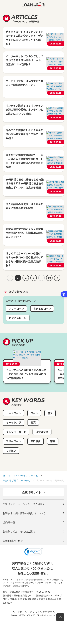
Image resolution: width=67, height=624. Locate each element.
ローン (34, 413)
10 (49, 277)
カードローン (13, 413)
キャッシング (13, 422)
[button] (33, 552)
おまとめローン (42, 308)
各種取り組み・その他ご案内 (19, 531)
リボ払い (11, 450)
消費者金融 (42, 432)
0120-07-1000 (43, 592)
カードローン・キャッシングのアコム (21, 475)
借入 (50, 413)
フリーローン (16, 308)
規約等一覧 (9, 522)
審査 (52, 441)
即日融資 (36, 441)
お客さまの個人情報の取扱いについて (24, 513)
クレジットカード (16, 432)
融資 (33, 422)
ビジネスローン (17, 318)
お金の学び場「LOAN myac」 (17, 480)
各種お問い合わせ (13, 540)
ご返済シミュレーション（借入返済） (24, 504)
